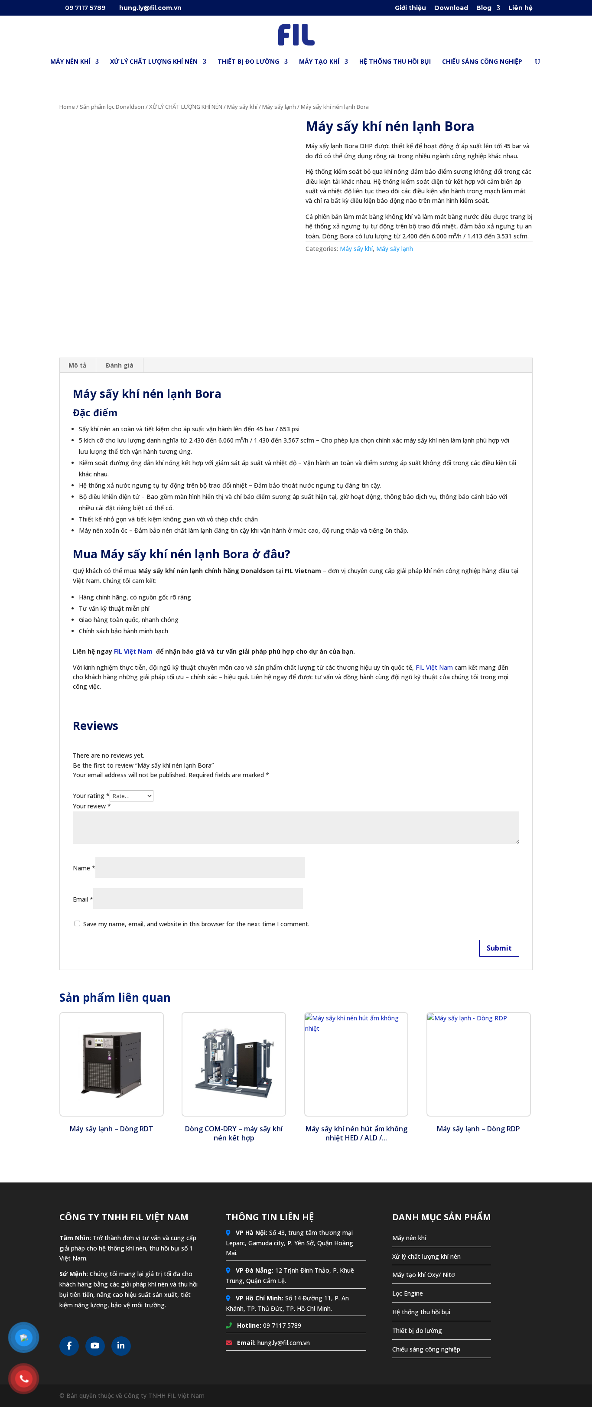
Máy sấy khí (242, 107)
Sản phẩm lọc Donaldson (112, 107)
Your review (92, 806)
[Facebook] (69, 1346)
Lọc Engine (407, 1293)
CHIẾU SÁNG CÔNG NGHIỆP (482, 62)
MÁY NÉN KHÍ (70, 62)
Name (84, 868)
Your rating (91, 795)
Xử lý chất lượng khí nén (426, 1256)
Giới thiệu (410, 8)
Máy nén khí (409, 1238)
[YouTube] (95, 1346)
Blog (483, 8)
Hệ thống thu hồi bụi (421, 1312)
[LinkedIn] (121, 1346)
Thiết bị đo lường (417, 1330)
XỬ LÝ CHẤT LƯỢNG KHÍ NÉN (154, 62)
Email (83, 899)
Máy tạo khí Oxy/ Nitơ (423, 1274)
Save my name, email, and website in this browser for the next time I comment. (196, 924)
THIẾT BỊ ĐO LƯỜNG (248, 62)
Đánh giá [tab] (119, 365)
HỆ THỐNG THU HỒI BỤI (395, 62)
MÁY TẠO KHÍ (319, 62)
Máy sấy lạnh (279, 107)
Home (67, 107)
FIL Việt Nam (133, 651)
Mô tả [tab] (77, 365)
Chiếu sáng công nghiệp (426, 1349)
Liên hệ (520, 8)
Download (451, 8)
